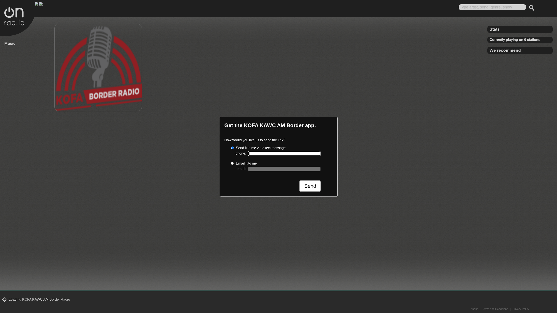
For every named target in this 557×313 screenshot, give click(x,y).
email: (241, 169)
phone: (240, 153)
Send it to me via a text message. (261, 148)
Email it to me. (247, 163)
